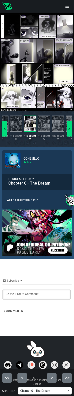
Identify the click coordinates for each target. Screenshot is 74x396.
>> (67, 377)
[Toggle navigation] (67, 6)
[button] (69, 129)
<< (7, 377)
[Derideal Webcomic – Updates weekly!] (7, 6)
